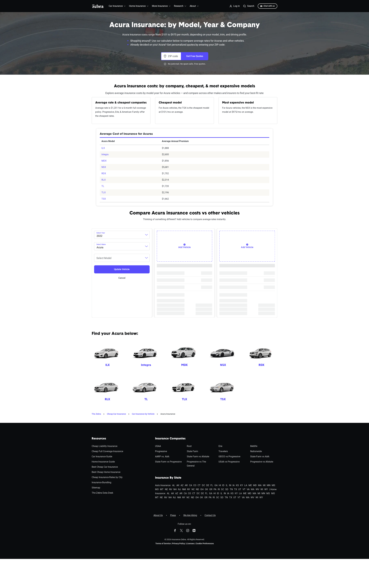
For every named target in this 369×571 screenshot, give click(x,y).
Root (189, 446)
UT (239, 489)
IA (233, 485)
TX (235, 489)
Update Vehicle (122, 269)
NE (166, 489)
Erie (220, 446)
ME (250, 485)
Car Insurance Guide (102, 456)
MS (273, 485)
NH (175, 489)
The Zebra (96, 414)
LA (245, 485)
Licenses (190, 543)
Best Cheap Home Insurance (106, 472)
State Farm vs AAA (259, 456)
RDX (103, 173)
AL (173, 485)
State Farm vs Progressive (168, 461)
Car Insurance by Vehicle (143, 414)
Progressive (161, 451)
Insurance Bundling (101, 482)
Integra (105, 154)
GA (216, 485)
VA (248, 489)
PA (215, 489)
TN (231, 489)
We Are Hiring (190, 515)
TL (102, 186)
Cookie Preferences (205, 543)
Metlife (253, 446)
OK (206, 489)
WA (252, 489)
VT (244, 489)
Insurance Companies (170, 438)
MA (259, 485)
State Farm (192, 451)
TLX (103, 192)
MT (161, 489)
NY (188, 489)
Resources (99, 438)
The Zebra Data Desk (102, 492)
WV (257, 489)
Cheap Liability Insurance (104, 446)
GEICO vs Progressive (229, 456)
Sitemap (96, 487)
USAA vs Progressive (229, 461)
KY (241, 485)
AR (186, 485)
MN (268, 485)
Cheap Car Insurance (116, 414)
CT (199, 485)
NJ (179, 489)
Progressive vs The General (196, 463)
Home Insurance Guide (103, 461)
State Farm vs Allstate (198, 456)
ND (197, 489)
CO (194, 485)
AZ (182, 485)
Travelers (223, 451)
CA (190, 485)
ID (223, 485)
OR (210, 489)
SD (226, 489)
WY (266, 489)
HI (220, 485)
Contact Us (210, 515)
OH (202, 489)
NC (193, 489)
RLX (103, 179)
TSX (103, 198)
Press (173, 515)
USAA (158, 446)
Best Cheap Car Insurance (105, 467)
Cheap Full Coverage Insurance (107, 451)
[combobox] (122, 235)
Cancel (121, 278)
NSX (103, 167)
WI (261, 489)
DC (203, 485)
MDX (104, 160)
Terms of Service (163, 543)
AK (177, 485)
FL (211, 485)
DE (207, 485)
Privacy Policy (178, 543)
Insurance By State (168, 477)
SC (222, 489)
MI (264, 485)
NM (184, 489)
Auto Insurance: (163, 485)
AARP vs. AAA (162, 456)
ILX (103, 148)
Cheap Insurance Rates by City (107, 477)
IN (230, 485)
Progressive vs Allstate (261, 461)
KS (237, 485)
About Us (158, 515)
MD (255, 485)
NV (170, 489)
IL (227, 485)
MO (157, 489)
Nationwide (256, 451)
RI (219, 489)
